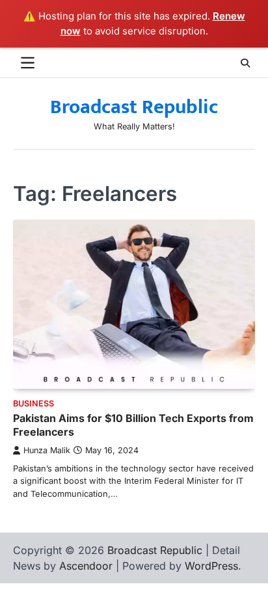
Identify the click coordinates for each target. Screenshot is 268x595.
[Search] (245, 63)
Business (33, 403)
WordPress (211, 565)
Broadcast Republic (134, 107)
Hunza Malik (46, 450)
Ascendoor (86, 565)
